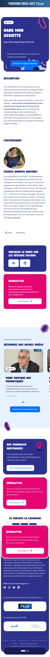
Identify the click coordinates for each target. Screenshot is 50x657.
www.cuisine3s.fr (14, 217)
